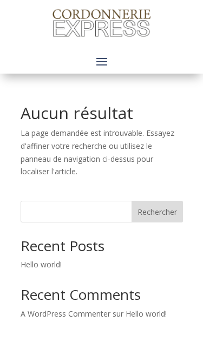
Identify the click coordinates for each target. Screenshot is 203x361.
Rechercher (157, 212)
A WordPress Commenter (65, 314)
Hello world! (41, 264)
